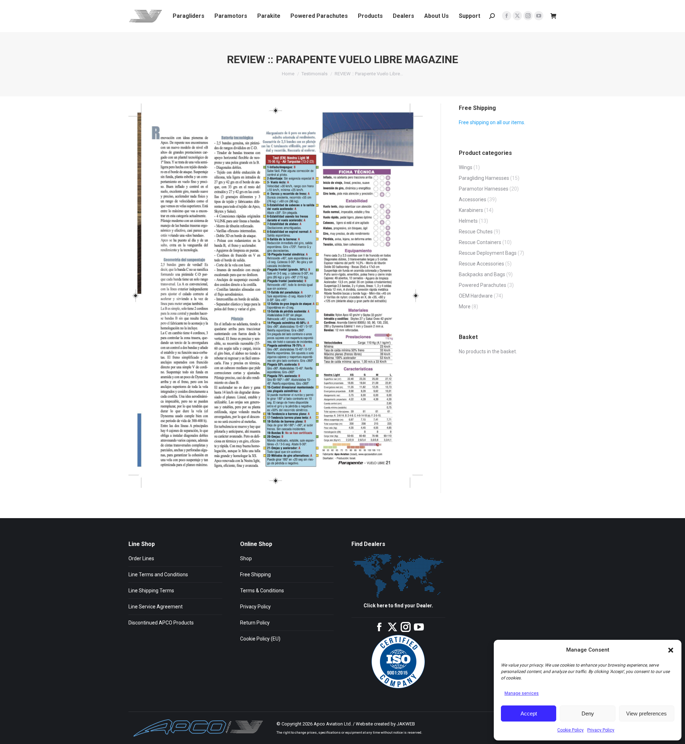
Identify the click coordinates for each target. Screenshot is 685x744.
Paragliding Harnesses (484, 178)
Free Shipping (255, 574)
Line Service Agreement (155, 606)
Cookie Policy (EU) (260, 639)
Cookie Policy (570, 730)
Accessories (472, 199)
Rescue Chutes (476, 231)
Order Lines (141, 558)
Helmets (468, 221)
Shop (246, 558)
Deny (588, 713)
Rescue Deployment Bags (488, 253)
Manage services (521, 693)
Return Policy (255, 623)
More (465, 306)
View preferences (646, 713)
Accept (529, 713)
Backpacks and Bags (482, 274)
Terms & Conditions (262, 590)
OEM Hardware (476, 296)
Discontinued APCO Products (161, 623)
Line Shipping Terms (151, 590)
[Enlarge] (413, 112)
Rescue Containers (480, 242)
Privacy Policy (600, 730)
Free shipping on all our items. (492, 122)
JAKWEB (406, 724)
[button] (670, 650)
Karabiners (471, 210)
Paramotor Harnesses (483, 189)
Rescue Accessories (481, 264)
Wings (465, 167)
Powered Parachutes (482, 285)
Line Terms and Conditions (158, 574)
